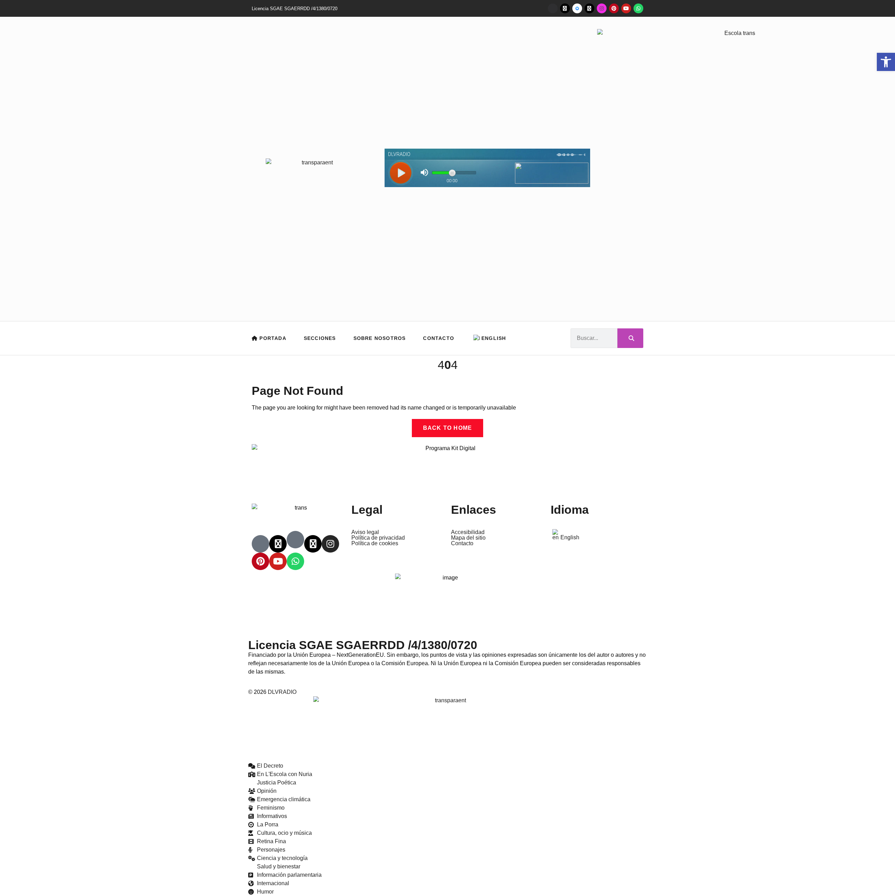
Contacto (438, 338)
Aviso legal (365, 532)
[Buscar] (630, 338)
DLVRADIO (282, 692)
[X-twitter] (565, 8)
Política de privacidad (378, 538)
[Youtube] (626, 8)
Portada (272, 338)
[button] (886, 62)
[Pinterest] (614, 8)
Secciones (320, 338)
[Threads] (589, 8)
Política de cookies (374, 543)
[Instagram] (602, 8)
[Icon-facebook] (553, 8)
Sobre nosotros (379, 338)
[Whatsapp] (638, 8)
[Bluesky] (577, 8)
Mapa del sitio (468, 538)
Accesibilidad (468, 532)
